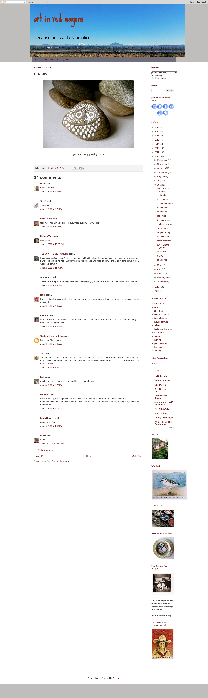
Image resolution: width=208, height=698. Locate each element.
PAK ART (45, 315)
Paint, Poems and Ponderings (163, 423)
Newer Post (40, 456)
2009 (157, 291)
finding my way (164, 220)
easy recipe (162, 216)
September (162, 172)
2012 (157, 152)
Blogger (116, 678)
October (161, 168)
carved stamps (161, 322)
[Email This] (72, 168)
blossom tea (162, 228)
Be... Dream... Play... (161, 390)
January (161, 281)
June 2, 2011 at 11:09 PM (52, 268)
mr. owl (160, 256)
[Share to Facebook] (80, 168)
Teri (42, 353)
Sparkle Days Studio (160, 396)
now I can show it (165, 203)
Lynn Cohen (46, 218)
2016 (157, 135)
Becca (43, 183)
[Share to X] (77, 168)
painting (157, 340)
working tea (162, 211)
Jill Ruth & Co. (161, 409)
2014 (157, 144)
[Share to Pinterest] (82, 168)
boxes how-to (160, 318)
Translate (161, 78)
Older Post (137, 456)
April (159, 269)
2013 (157, 148)
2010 (157, 287)
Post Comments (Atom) (58, 461)
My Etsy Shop (63, 59)
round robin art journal (163, 189)
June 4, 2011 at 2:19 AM (51, 408)
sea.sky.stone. (161, 413)
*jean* (43, 201)
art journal (158, 311)
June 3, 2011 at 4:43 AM (51, 306)
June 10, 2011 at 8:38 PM (52, 443)
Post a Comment (45, 450)
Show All (171, 427)
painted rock (162, 260)
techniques (159, 347)
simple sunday (163, 232)
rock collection (163, 251)
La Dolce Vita (160, 376)
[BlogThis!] (74, 168)
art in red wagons (58, 17)
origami (157, 336)
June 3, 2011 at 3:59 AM (51, 285)
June (159, 185)
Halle (42, 295)
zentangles (159, 350)
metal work (159, 332)
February (161, 277)
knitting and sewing (163, 329)
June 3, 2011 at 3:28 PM (51, 385)
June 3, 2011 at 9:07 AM (51, 367)
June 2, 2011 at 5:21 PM (51, 209)
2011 (157, 156)
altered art (158, 307)
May (159, 265)
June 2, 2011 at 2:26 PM (51, 191)
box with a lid (163, 236)
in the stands (163, 207)
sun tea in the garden (163, 246)
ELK (42, 377)
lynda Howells (47, 418)
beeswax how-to (161, 314)
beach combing (164, 241)
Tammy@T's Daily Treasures (54, 254)
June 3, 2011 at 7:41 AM (51, 326)
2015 (157, 140)
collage (157, 325)
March (160, 273)
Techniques (48, 59)
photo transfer (160, 343)
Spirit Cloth (160, 385)
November (162, 164)
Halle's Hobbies (162, 380)
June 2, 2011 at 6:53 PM (51, 226)
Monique (44, 394)
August (160, 176)
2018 (157, 127)
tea (155, 363)
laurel (43, 435)
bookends (161, 195)
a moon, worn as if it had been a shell (163, 403)
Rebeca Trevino (48, 236)
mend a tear (162, 199)
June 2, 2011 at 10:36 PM (52, 244)
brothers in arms (164, 224)
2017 (157, 131)
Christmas (159, 303)
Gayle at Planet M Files (51, 336)
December (162, 160)
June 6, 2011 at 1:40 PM (51, 426)
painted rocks (48, 168)
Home (36, 59)
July (159, 180)
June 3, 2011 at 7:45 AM (51, 344)
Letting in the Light (163, 417)
